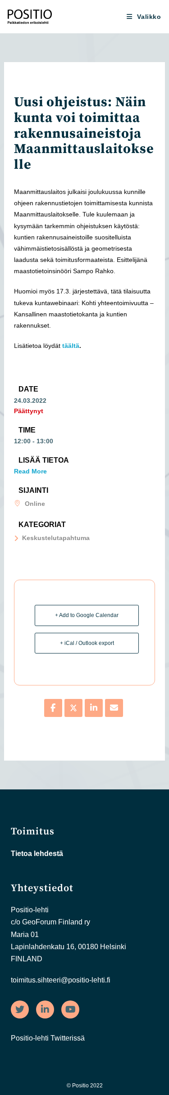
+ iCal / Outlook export (87, 643)
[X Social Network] (73, 708)
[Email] (114, 708)
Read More (30, 471)
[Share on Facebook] (53, 708)
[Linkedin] (94, 708)
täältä (70, 345)
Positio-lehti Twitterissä (48, 1038)
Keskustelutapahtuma (56, 537)
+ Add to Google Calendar (87, 615)
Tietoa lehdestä (37, 853)
